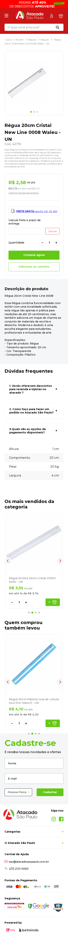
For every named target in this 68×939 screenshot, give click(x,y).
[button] (34, 389)
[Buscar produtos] (58, 27)
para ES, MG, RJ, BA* (36, 211)
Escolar (19, 39)
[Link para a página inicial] (9, 40)
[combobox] (34, 27)
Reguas (32, 39)
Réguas (45, 39)
